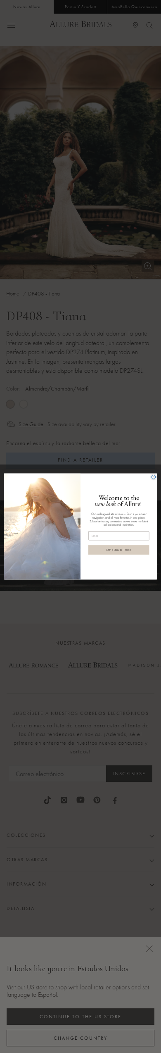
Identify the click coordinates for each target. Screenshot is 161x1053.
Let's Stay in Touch (119, 549)
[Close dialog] (154, 477)
